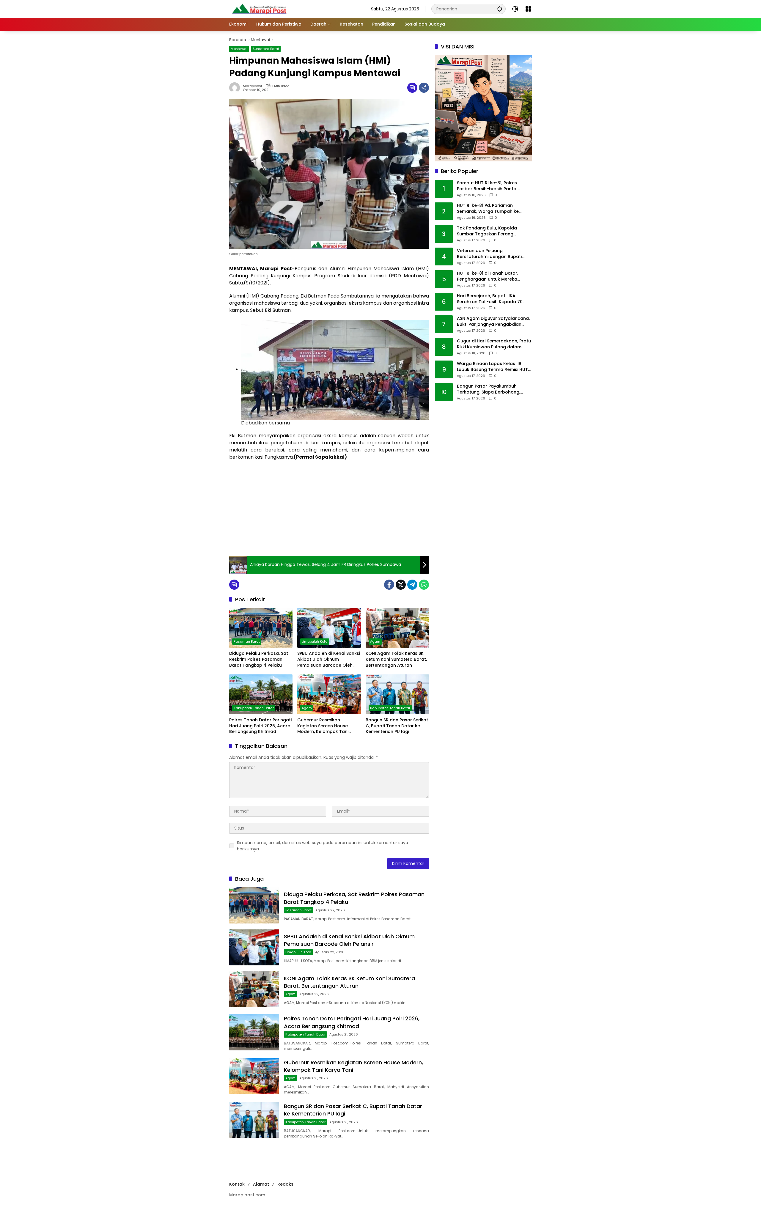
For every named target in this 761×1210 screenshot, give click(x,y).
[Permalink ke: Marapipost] (236, 87)
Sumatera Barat (266, 48)
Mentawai (239, 48)
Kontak (237, 1184)
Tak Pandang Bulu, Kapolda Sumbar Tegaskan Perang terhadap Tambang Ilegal (487, 231)
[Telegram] (412, 585)
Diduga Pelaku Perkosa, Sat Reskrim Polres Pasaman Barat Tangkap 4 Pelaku (258, 659)
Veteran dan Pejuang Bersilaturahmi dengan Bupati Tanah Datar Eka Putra (489, 253)
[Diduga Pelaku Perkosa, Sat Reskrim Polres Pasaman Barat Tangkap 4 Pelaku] (261, 628)
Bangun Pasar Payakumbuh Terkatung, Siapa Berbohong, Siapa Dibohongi (488, 389)
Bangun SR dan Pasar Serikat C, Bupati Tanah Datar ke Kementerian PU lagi (397, 725)
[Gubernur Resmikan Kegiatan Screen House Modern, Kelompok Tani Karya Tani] (329, 694)
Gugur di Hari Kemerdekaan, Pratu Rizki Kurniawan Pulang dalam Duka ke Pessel (494, 344)
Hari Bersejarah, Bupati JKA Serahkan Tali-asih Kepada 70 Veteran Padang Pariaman (490, 299)
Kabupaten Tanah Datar (254, 708)
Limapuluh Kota (315, 641)
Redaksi (285, 1184)
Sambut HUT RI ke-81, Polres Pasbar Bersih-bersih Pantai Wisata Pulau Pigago (487, 186)
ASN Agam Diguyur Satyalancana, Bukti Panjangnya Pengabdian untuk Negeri (493, 321)
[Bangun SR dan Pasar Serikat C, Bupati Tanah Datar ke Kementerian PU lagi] (397, 694)
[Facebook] (389, 585)
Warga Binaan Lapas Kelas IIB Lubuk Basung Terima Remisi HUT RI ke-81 (492, 366)
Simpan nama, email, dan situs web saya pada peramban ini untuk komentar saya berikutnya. (322, 846)
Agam (375, 641)
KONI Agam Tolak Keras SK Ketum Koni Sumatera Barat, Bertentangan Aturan (396, 659)
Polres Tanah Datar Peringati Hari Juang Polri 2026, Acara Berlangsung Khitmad (260, 725)
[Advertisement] (329, 508)
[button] (500, 9)
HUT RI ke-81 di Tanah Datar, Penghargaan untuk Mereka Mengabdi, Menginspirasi (487, 276)
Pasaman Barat (247, 641)
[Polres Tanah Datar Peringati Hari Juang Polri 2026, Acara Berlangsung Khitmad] (261, 694)
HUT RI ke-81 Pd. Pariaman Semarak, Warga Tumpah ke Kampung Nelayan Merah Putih (490, 208)
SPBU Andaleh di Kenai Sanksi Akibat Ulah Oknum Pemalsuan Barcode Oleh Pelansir (328, 659)
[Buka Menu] (528, 8)
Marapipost (252, 86)
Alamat (261, 1184)
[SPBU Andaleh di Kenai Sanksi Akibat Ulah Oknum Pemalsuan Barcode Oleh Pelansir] (329, 628)
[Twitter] (401, 585)
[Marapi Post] (259, 9)
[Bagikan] (424, 88)
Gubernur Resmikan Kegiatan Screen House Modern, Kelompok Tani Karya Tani (322, 726)
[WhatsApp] (424, 585)
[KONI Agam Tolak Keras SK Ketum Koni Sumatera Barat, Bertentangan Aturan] (397, 628)
